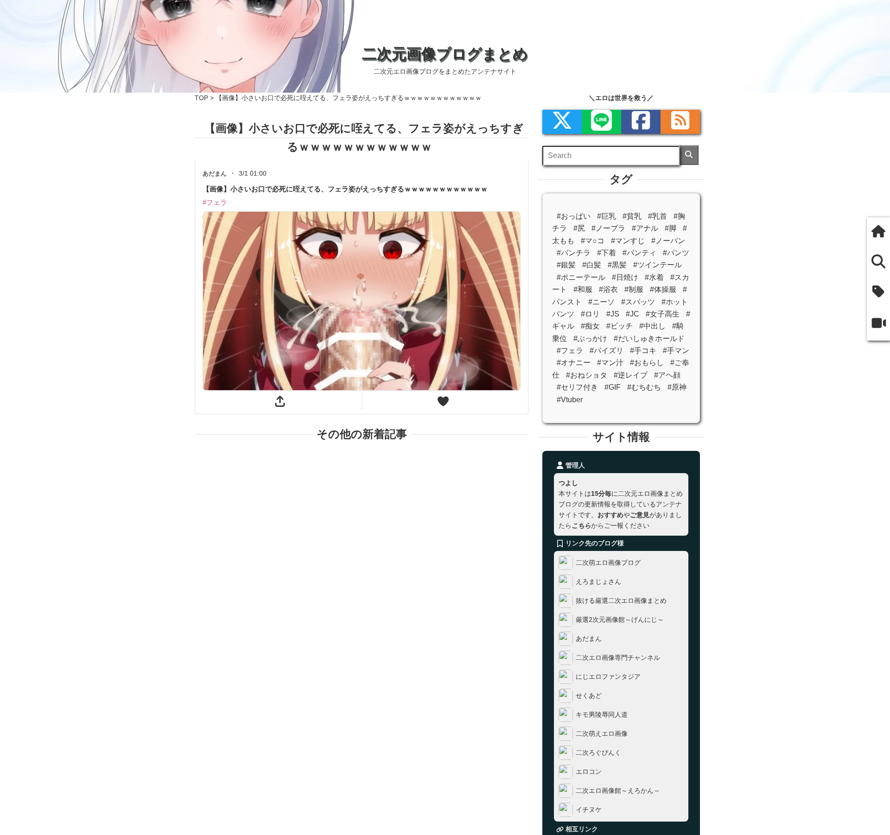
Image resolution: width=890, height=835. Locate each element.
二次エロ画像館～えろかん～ (618, 790)
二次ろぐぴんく (598, 752)
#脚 (670, 228)
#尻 (579, 228)
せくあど (589, 695)
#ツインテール (657, 265)
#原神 (677, 387)
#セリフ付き (577, 387)
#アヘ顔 (667, 375)
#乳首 (657, 216)
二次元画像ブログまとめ (445, 53)
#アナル (645, 228)
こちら (581, 525)
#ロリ (590, 314)
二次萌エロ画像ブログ (608, 562)
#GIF (612, 387)
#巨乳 (606, 216)
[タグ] (878, 293)
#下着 (606, 253)
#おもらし (647, 363)
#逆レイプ (631, 375)
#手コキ (643, 350)
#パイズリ (606, 350)
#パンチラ (574, 253)
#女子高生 (663, 314)
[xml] (562, 122)
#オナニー (574, 363)
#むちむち (644, 387)
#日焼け (625, 277)
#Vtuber (570, 400)
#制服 (633, 289)
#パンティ (639, 253)
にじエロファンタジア (608, 676)
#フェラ (570, 350)
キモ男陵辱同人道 (602, 714)
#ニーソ (601, 302)
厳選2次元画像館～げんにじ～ (620, 619)
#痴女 (590, 326)
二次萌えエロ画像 (602, 733)
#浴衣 (608, 289)
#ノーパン (668, 241)
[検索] (689, 155)
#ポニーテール (581, 277)
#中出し (652, 326)
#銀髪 (566, 265)
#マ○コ (592, 241)
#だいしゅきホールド (649, 338)
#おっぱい (574, 216)
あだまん (589, 638)
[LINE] (601, 122)
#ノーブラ (608, 228)
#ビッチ (619, 326)
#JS (612, 314)
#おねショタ (586, 375)
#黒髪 (617, 265)
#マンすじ (628, 241)
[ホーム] (878, 232)
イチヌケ (589, 809)
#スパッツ (638, 302)
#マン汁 (610, 363)
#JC (632, 314)
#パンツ (676, 253)
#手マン (676, 350)
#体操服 (663, 289)
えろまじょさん (598, 581)
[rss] (680, 122)
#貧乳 (632, 216)
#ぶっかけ (590, 338)
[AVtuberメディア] (878, 324)
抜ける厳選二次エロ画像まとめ (621, 600)
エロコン (589, 771)
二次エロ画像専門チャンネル (618, 657)
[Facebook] (641, 122)
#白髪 (591, 265)
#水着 (654, 277)
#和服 (582, 289)
